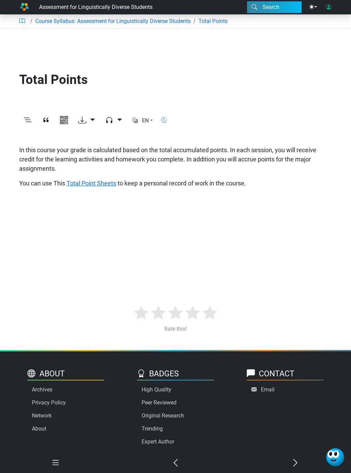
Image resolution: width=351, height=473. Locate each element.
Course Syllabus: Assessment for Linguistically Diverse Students (113, 21)
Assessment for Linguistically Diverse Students (96, 7)
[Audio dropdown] (113, 120)
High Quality (156, 389)
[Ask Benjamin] (335, 457)
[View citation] (45, 120)
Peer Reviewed (159, 402)
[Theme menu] (313, 7)
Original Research (163, 415)
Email (268, 389)
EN (145, 120)
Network (42, 415)
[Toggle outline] (27, 120)
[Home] (24, 7)
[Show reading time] (164, 120)
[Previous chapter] (175, 463)
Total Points (213, 21)
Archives (42, 389)
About (39, 428)
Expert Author (158, 441)
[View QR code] (64, 120)
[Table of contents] (21, 21)
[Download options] (86, 120)
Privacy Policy (49, 402)
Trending (152, 428)
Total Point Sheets (91, 183)
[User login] (329, 7)
